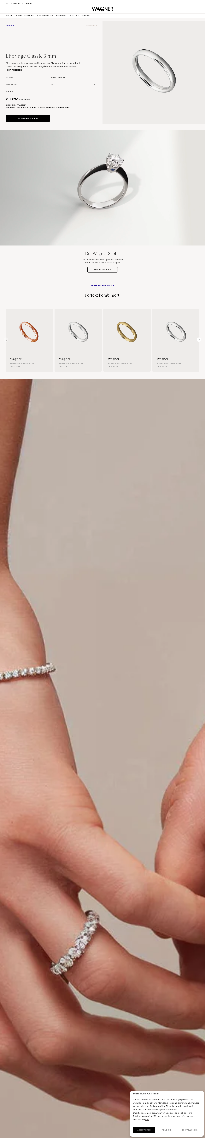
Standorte (17, 3)
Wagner (15, 359)
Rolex (9, 16)
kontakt (86, 16)
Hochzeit (61, 16)
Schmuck (29, 16)
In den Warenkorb (28, 118)
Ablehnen (167, 1130)
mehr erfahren (102, 270)
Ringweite (11, 84)
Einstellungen (190, 1130)
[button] (199, 339)
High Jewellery (45, 16)
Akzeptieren (144, 1130)
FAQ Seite (34, 107)
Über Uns (74, 16)
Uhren (18, 16)
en (7, 3)
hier (147, 1119)
